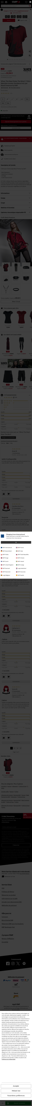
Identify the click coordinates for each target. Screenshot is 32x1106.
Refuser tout (16, 1091)
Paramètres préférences (16, 1096)
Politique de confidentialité (8, 1059)
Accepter (16, 1086)
